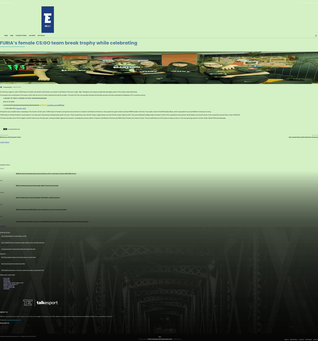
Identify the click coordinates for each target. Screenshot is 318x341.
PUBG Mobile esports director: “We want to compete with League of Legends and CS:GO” (22, 270)
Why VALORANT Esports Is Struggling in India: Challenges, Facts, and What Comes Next (22, 242)
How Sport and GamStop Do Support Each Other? (13, 263)
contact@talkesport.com (14, 320)
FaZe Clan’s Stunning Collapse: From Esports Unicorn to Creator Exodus (18, 257)
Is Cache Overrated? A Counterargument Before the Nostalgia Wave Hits (18, 249)
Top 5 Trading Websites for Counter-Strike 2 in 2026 (13, 236)
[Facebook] (1, 327)
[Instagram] (6, 327)
